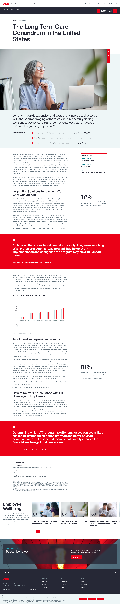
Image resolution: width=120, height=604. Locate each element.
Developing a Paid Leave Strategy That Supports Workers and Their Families (103, 523)
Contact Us (87, 3)
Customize (83, 599)
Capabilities (14, 4)
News (105, 3)
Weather (83, 587)
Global (114, 3)
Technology (84, 584)
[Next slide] (38, 531)
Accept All (101, 599)
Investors (100, 3)
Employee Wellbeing (11, 9)
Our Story (44, 581)
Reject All (92, 599)
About (35, 4)
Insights (30, 4)
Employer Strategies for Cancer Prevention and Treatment (44, 522)
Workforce (83, 590)
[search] (40, 4)
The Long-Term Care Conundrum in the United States (74, 522)
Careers (95, 3)
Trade (82, 581)
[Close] (118, 598)
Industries (22, 4)
